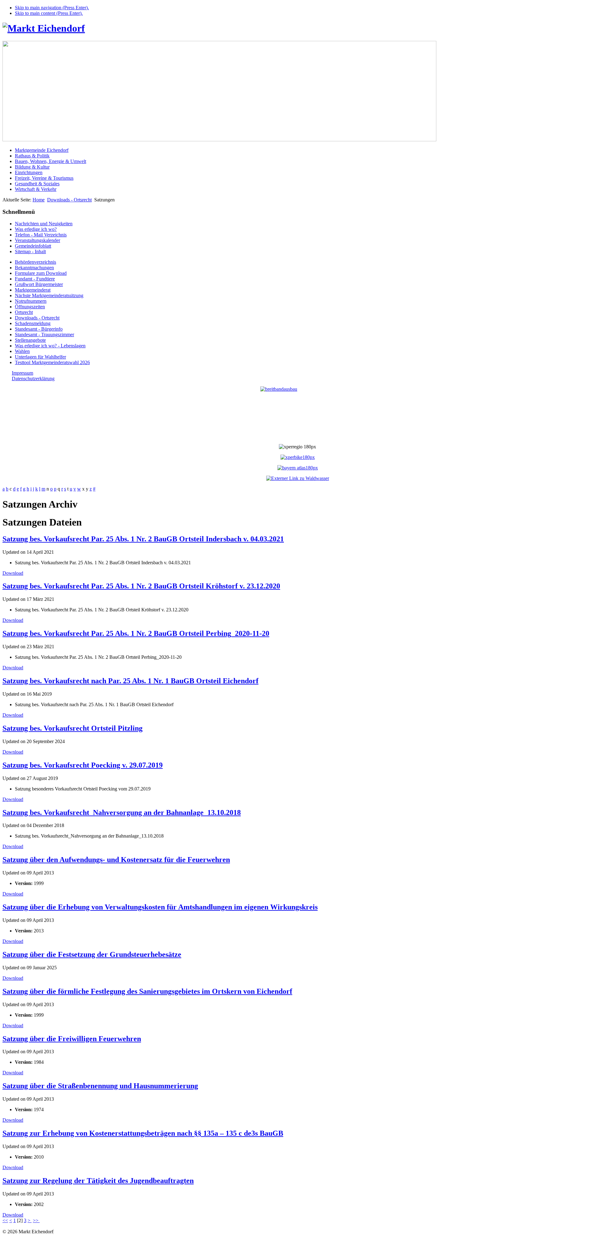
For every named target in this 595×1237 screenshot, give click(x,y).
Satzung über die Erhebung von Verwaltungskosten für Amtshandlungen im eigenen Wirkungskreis (160, 907)
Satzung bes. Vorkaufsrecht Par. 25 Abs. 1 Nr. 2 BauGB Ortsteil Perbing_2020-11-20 (135, 633)
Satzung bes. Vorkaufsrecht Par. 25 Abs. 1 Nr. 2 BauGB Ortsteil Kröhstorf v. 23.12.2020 (141, 586)
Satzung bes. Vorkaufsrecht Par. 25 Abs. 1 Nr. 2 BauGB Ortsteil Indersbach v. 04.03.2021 (143, 539)
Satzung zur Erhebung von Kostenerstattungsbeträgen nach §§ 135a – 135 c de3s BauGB (142, 1133)
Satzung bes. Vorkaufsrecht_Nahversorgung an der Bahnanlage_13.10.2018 (121, 812)
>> (36, 1220)
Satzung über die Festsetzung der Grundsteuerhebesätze (91, 954)
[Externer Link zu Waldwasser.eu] (297, 478)
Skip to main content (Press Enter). (49, 13)
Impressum (22, 373)
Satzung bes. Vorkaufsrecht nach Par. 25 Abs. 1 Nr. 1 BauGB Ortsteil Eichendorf (130, 681)
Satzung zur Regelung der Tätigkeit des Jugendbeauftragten (98, 1181)
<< (5, 1220)
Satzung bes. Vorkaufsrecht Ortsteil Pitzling (72, 728)
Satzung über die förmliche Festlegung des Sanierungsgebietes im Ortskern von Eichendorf (147, 991)
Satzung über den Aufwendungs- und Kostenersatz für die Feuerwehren (116, 860)
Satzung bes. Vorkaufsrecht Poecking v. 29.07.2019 (82, 765)
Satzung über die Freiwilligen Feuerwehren (71, 1039)
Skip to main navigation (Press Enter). (52, 7)
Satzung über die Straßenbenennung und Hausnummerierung (100, 1086)
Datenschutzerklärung (33, 378)
